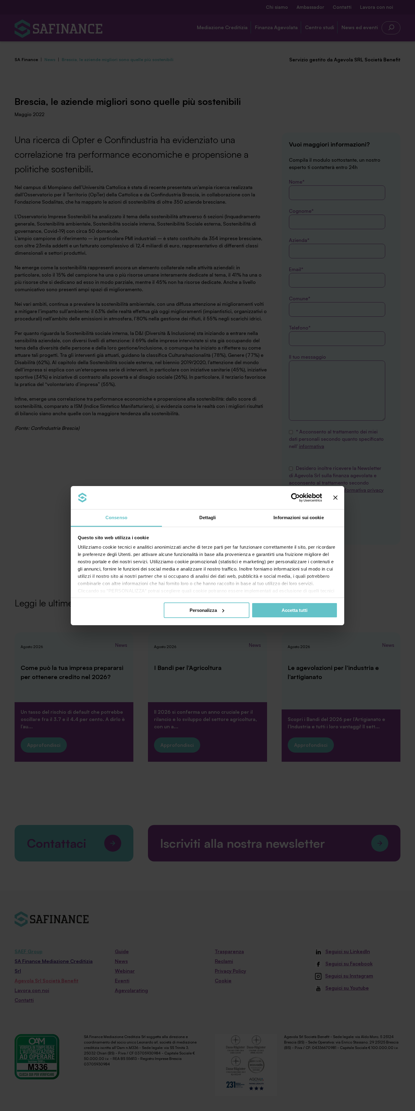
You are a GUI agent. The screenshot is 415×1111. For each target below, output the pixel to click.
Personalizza (203, 610)
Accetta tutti (294, 610)
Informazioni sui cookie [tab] (298, 517)
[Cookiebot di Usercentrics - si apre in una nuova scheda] (295, 497)
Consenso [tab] (116, 517)
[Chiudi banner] (335, 497)
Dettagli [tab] (207, 517)
